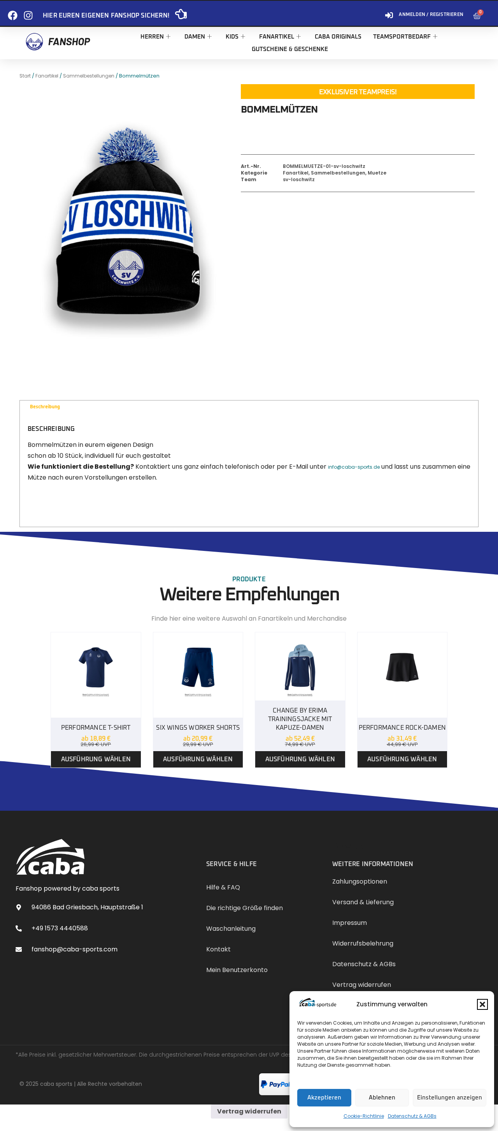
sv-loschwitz (299, 179)
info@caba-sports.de (354, 467)
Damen (194, 37)
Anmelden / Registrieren (431, 14)
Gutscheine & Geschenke (290, 49)
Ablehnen (382, 1098)
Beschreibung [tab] (45, 407)
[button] (482, 1004)
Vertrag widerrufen (249, 1111)
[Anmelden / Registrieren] (389, 12)
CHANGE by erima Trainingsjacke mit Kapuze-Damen (300, 719)
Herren (152, 37)
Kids (232, 37)
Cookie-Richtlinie (364, 1116)
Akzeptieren (324, 1098)
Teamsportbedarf (402, 37)
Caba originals (338, 37)
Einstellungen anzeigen (449, 1098)
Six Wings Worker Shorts (198, 728)
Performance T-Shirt (96, 728)
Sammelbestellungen (88, 75)
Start (25, 75)
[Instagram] (28, 12)
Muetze (377, 172)
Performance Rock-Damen (402, 728)
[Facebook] (13, 12)
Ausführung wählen (96, 759)
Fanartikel (276, 37)
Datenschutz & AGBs (412, 1116)
